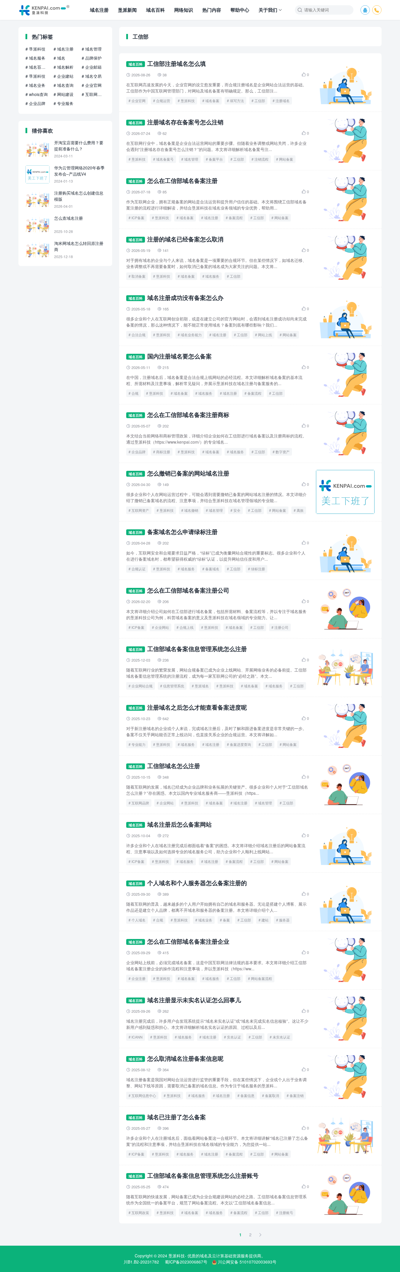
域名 (204, 1256)
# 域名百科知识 (37, 67)
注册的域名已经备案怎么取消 (185, 239)
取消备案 (138, 276)
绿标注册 (258, 568)
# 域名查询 (63, 85)
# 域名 (59, 58)
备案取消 (272, 1095)
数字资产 (283, 451)
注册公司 (281, 627)
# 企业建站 (63, 76)
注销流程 (261, 159)
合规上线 (187, 627)
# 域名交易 (92, 76)
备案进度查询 (240, 744)
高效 (300, 510)
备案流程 (236, 217)
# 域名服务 (35, 58)
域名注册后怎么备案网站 (179, 824)
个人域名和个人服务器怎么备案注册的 (197, 882)
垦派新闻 (127, 9)
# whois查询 (36, 94)
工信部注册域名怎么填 (176, 63)
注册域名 (283, 100)
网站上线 (265, 334)
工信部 (259, 100)
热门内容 (211, 9)
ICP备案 (137, 217)
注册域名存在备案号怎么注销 (185, 122)
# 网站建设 (63, 94)
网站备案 (286, 159)
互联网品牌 (140, 802)
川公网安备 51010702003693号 (247, 1262)
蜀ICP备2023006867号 (186, 1262)
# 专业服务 (63, 103)
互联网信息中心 (143, 1095)
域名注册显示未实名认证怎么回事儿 (194, 999)
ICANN (137, 1036)
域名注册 (99, 9)
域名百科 (155, 9)
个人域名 (138, 919)
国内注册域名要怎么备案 (179, 356)
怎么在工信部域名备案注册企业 (188, 941)
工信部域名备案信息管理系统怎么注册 (197, 648)
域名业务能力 (191, 334)
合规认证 (138, 568)
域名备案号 (165, 159)
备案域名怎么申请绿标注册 (182, 531)
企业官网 (138, 100)
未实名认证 (281, 1036)
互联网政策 (140, 1212)
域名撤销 (191, 510)
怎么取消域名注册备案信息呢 (185, 1058)
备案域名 (212, 568)
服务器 (284, 919)
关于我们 (268, 9)
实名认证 (234, 1036)
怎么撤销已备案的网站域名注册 (188, 473)
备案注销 (297, 1095)
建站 (265, 919)
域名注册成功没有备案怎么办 (185, 297)
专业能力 (138, 744)
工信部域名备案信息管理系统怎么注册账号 (203, 1175)
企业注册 (138, 978)
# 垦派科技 (35, 49)
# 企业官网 (92, 85)
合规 (135, 393)
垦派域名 (202, 685)
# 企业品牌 (35, 103)
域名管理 (191, 159)
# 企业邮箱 (92, 67)
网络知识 (183, 9)
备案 (226, 919)
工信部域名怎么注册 (173, 765)
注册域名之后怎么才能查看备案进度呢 (197, 707)
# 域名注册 (63, 49)
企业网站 (162, 627)
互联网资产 (140, 510)
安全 (236, 510)
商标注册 (163, 451)
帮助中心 (239, 9)
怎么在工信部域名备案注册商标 (188, 414)
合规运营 (163, 100)
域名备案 (212, 100)
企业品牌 (138, 451)
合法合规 (138, 334)
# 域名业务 (35, 85)
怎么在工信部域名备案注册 (182, 180)
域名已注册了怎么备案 (176, 1117)
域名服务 (212, 276)
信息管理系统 (173, 685)
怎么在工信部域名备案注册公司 (188, 590)
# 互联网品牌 (93, 94)
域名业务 (205, 919)
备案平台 (216, 159)
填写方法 (237, 100)
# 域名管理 (92, 49)
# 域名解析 (63, 67)
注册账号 (286, 1212)
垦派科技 (188, 100)
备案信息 (247, 1095)
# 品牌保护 (92, 58)
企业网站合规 (142, 685)
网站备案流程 (261, 978)
